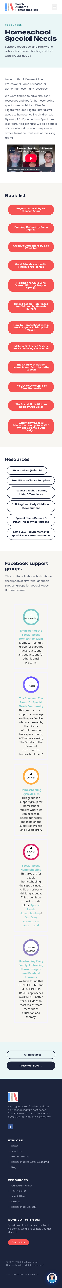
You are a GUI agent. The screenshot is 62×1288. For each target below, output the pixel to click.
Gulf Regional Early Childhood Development (31, 506)
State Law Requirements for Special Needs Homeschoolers (31, 533)
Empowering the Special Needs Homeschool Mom (31, 634)
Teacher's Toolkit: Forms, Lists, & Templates (31, 492)
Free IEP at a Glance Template (31, 480)
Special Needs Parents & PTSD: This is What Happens (31, 519)
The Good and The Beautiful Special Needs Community (31, 702)
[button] (54, 7)
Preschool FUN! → (31, 1065)
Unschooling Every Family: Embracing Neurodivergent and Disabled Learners (31, 969)
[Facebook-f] (10, 1126)
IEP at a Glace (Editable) (27, 470)
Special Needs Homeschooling (30, 909)
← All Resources (31, 1054)
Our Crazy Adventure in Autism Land (31, 921)
